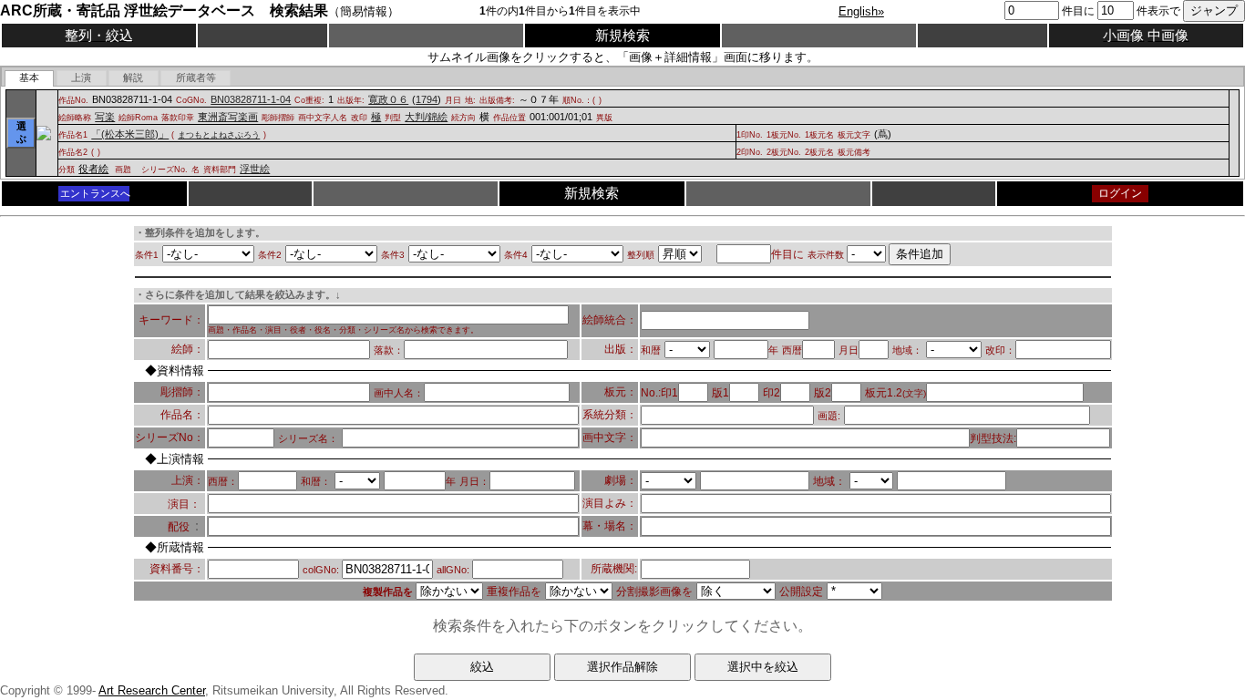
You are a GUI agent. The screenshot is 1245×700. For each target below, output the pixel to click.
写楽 (105, 116)
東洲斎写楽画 (228, 116)
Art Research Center (151, 690)
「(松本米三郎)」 (130, 134)
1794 (426, 99)
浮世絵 (255, 168)
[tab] (30, 78)
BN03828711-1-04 (251, 99)
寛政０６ (388, 99)
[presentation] (29, 78)
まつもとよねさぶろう (219, 134)
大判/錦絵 (426, 116)
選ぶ (21, 132)
